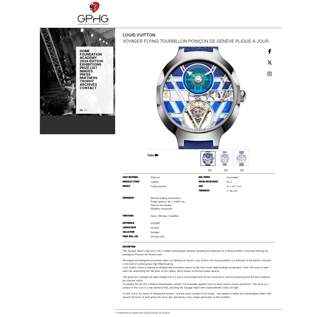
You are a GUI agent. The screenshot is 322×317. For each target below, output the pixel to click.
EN (85, 110)
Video (150, 155)
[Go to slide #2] (224, 158)
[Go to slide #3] (241, 158)
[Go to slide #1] (208, 158)
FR (81, 110)
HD (209, 170)
